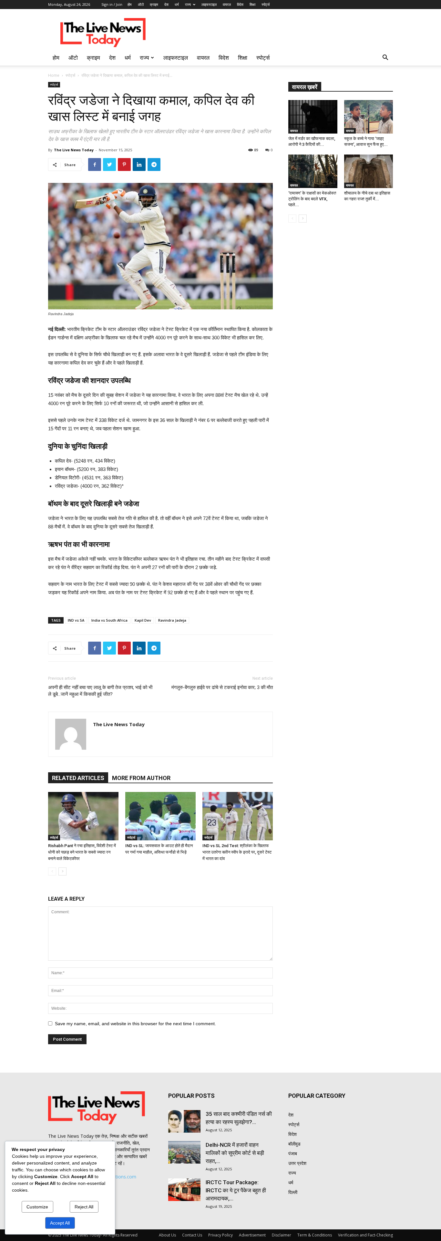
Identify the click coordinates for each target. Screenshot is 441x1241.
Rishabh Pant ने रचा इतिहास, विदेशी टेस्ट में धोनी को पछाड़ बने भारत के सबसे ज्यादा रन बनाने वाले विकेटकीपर (82, 852)
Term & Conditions (314, 1235)
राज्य (188, 4)
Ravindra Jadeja (172, 620)
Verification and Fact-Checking (365, 1235)
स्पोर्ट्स (266, 4)
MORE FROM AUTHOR (141, 778)
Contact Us (192, 1235)
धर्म (177, 4)
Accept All (60, 1223)
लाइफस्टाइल (209, 4)
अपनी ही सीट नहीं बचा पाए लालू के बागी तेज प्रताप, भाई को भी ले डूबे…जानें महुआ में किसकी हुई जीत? (100, 691)
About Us (167, 1235)
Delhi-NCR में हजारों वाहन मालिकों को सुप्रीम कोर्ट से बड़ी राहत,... (235, 1153)
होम (130, 4)
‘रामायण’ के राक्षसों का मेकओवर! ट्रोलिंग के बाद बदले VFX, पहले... (312, 199)
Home (53, 75)
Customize (37, 1206)
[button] (385, 58)
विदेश (240, 4)
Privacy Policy (220, 1235)
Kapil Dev (143, 620)
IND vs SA (76, 620)
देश (166, 4)
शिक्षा (252, 4)
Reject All (84, 1206)
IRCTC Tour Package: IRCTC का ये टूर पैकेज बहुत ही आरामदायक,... (236, 1190)
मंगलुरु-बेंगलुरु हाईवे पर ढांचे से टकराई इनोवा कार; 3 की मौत (222, 687)
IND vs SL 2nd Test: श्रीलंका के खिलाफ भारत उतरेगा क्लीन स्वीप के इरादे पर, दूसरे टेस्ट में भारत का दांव (237, 852)
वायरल (227, 4)
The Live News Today (74, 149)
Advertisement (252, 1235)
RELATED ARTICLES (78, 778)
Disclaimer (281, 1235)
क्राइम (154, 4)
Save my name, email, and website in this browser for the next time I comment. (135, 1023)
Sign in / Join (111, 4)
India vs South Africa (109, 620)
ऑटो (141, 4)
